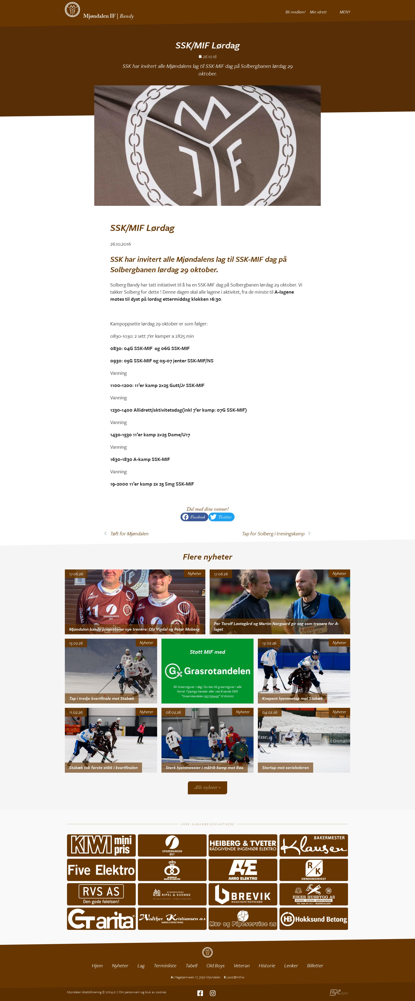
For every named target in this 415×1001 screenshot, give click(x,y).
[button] (194, 517)
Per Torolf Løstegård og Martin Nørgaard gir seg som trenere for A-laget (276, 626)
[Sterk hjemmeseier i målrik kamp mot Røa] (207, 740)
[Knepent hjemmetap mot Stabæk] (304, 671)
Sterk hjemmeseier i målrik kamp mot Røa (204, 767)
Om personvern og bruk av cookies (142, 992)
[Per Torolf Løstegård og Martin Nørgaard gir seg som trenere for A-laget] (280, 601)
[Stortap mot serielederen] (304, 740)
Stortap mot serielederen (285, 767)
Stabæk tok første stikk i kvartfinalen (103, 767)
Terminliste (165, 965)
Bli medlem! (296, 12)
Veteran (242, 965)
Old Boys (215, 965)
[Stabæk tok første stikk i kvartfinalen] (111, 740)
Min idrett (318, 12)
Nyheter (194, 573)
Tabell (191, 965)
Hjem (97, 965)
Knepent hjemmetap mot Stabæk (292, 698)
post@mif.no (236, 977)
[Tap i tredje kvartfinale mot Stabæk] (111, 671)
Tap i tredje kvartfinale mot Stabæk (101, 698)
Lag (141, 965)
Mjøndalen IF (99, 17)
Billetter (315, 965)
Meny (345, 12)
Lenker (291, 965)
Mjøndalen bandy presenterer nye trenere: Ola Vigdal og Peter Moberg (134, 629)
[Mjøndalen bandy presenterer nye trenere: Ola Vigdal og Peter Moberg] (135, 601)
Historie (267, 965)
